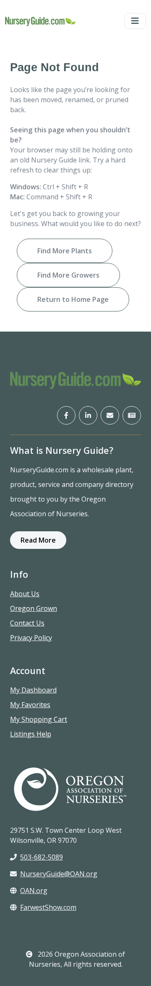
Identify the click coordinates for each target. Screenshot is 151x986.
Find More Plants (64, 250)
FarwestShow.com (48, 907)
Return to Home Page (73, 299)
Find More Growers (68, 275)
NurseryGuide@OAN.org (58, 873)
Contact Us (27, 623)
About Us (24, 593)
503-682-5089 (41, 857)
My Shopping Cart (38, 719)
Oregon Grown (33, 608)
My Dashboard (33, 690)
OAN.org (33, 890)
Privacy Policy (31, 637)
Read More (38, 540)
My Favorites (30, 704)
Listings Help (30, 734)
